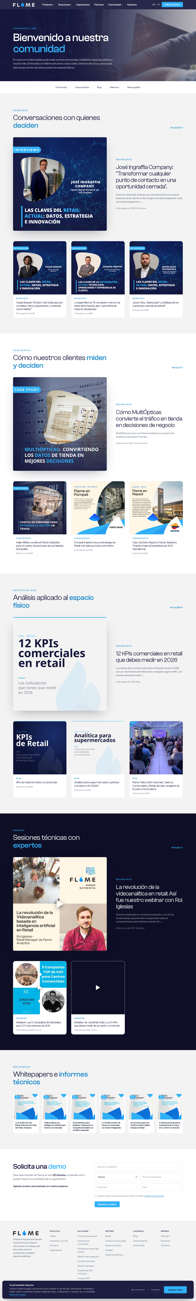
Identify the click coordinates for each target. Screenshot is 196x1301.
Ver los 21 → (177, 367)
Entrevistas (61, 87)
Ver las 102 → (176, 127)
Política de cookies (17, 1294)
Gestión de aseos (85, 1266)
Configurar (155, 1289)
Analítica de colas (86, 1261)
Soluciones (65, 4)
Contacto (165, 1245)
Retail (108, 1236)
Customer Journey (59, 1241)
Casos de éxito (82, 87)
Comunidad (115, 4)
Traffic (53, 1236)
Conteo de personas (87, 1236)
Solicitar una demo (107, 1204)
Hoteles (109, 1250)
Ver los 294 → (176, 607)
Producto (48, 4)
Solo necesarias (138, 1289)
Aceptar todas (175, 1289)
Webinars (114, 87)
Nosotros (132, 4)
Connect (54, 1245)
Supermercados (113, 1245)
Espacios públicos (114, 1254)
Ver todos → (177, 847)
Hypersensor (83, 4)
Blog (99, 87)
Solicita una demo (172, 4)
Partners (99, 4)
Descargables (133, 87)
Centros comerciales (115, 1241)
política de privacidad (154, 1196)
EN (158, 4)
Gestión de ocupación (88, 1256)
